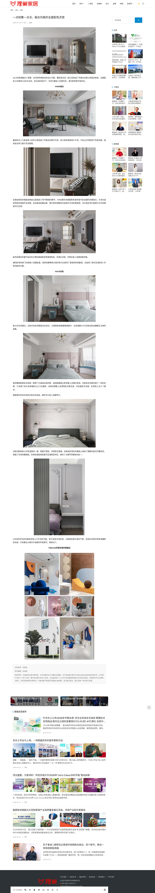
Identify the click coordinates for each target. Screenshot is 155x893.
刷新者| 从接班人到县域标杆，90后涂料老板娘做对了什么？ (135, 159)
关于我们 (63, 877)
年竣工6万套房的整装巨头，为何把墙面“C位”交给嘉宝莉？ (119, 76)
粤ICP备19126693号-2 (69, 883)
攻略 (121, 4)
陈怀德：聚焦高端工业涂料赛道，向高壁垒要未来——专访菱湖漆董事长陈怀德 (135, 118)
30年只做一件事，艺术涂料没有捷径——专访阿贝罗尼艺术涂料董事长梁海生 (119, 118)
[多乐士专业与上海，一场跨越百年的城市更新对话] (59, 750)
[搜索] (138, 20)
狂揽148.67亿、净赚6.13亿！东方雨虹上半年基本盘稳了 (135, 61)
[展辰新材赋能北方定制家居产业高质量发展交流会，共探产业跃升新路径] (59, 820)
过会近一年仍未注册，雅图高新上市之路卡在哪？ (135, 76)
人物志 (90, 4)
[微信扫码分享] (25, 890)
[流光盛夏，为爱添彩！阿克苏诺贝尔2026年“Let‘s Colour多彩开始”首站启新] (59, 785)
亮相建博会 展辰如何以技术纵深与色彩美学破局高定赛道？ (135, 133)
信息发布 (92, 877)
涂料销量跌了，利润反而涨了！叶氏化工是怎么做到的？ (135, 45)
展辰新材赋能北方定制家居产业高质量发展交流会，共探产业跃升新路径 (49, 810)
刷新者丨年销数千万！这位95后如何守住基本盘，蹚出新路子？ (119, 159)
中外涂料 (111, 877)
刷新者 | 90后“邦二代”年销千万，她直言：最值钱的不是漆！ (119, 190)
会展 (114, 4)
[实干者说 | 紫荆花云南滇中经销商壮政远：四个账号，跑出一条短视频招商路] (27, 852)
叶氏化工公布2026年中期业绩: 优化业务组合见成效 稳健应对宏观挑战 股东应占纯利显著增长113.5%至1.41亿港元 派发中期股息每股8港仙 (74, 720)
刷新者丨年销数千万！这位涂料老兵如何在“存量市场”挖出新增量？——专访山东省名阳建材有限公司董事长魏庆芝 (119, 102)
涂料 (30, 23)
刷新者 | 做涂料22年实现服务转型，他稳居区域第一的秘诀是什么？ (119, 133)
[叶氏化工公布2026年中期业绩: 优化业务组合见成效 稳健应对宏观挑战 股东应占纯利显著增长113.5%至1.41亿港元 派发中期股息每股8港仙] (27, 725)
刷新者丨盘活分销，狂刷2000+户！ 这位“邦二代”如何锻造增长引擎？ (135, 175)
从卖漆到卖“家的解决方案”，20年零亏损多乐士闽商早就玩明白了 (135, 190)
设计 (107, 4)
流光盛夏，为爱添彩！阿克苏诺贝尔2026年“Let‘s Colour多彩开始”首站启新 (51, 775)
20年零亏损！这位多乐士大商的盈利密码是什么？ (119, 175)
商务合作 (73, 877)
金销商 (99, 4)
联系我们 (101, 877)
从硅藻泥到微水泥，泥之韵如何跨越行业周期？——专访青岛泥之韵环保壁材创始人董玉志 (135, 102)
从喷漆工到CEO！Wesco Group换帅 (118, 45)
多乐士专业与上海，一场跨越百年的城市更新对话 (38, 740)
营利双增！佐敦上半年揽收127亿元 (119, 61)
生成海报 (18, 890)
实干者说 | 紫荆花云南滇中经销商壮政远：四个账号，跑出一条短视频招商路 (73, 846)
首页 (73, 4)
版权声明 (82, 877)
